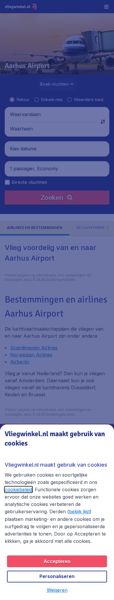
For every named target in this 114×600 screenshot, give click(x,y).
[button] (57, 590)
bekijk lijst (79, 511)
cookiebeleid (18, 489)
